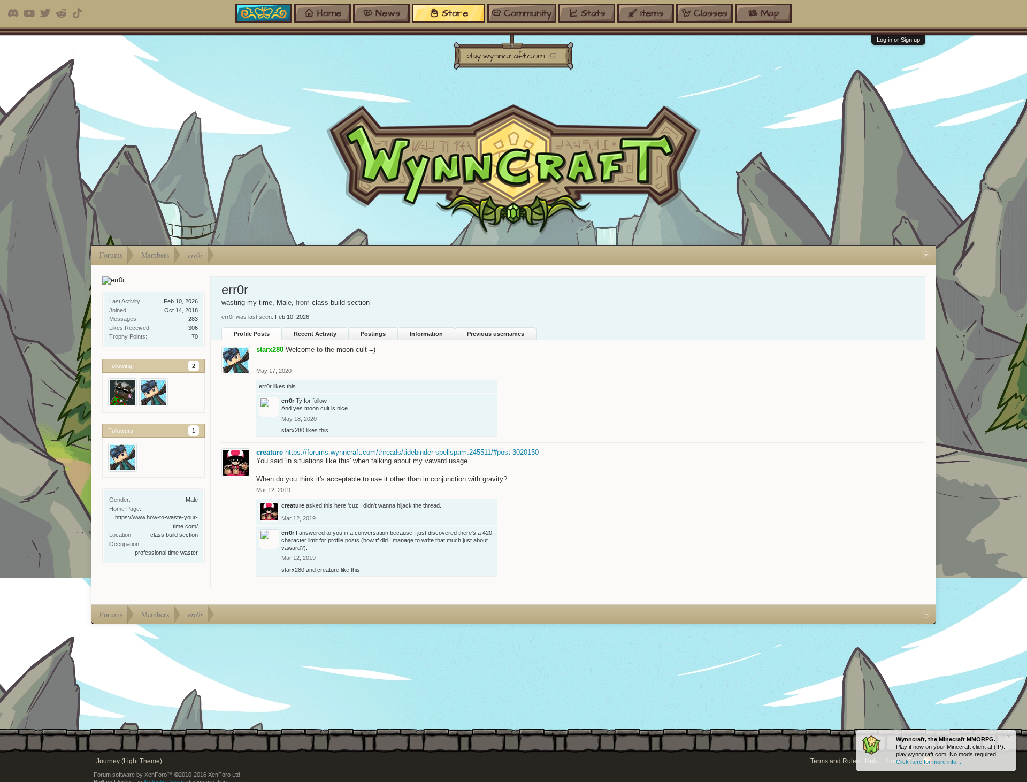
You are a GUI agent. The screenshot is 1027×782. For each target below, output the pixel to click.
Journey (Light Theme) (129, 761)
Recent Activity (315, 334)
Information (426, 334)
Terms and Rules (835, 761)
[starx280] (153, 392)
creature (269, 452)
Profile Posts (252, 334)
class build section (174, 535)
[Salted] (122, 392)
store (455, 13)
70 (194, 336)
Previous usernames (495, 334)
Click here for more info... (928, 761)
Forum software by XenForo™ (168, 774)
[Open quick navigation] (926, 255)
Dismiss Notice (1009, 737)
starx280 (292, 430)
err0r (265, 386)
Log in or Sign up (898, 39)
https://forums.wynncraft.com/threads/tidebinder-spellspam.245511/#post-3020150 (412, 452)
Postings (373, 334)
